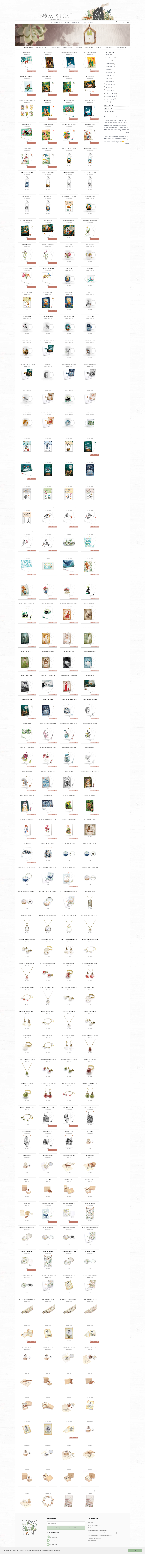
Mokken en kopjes (42, 47)
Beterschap (110, 67)
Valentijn (109, 75)
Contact (92, 22)
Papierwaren (67, 47)
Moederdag (110, 72)
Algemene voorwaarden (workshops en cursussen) (102, 1533)
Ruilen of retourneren (94, 1528)
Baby (108, 102)
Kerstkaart (110, 64)
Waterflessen (55, 47)
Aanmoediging (111, 96)
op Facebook (53, 1541)
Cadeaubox (78, 47)
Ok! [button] (135, 1550)
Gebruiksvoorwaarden (94, 1538)
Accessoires (89, 47)
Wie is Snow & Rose (56, 22)
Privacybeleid (92, 1540)
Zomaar (109, 61)
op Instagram (53, 1537)
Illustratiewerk (76, 22)
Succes (109, 70)
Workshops (66, 22)
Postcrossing (111, 99)
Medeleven (110, 81)
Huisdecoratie (109, 47)
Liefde (108, 55)
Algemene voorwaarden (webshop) (98, 1530)
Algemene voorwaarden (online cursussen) (100, 1535)
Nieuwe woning (111, 93)
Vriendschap (110, 58)
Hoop (108, 78)
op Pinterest (53, 1545)
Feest (108, 87)
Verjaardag (110, 84)
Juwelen (98, 47)
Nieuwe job (110, 90)
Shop (85, 22)
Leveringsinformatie (94, 1525)
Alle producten (28, 47)
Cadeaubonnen (121, 47)
